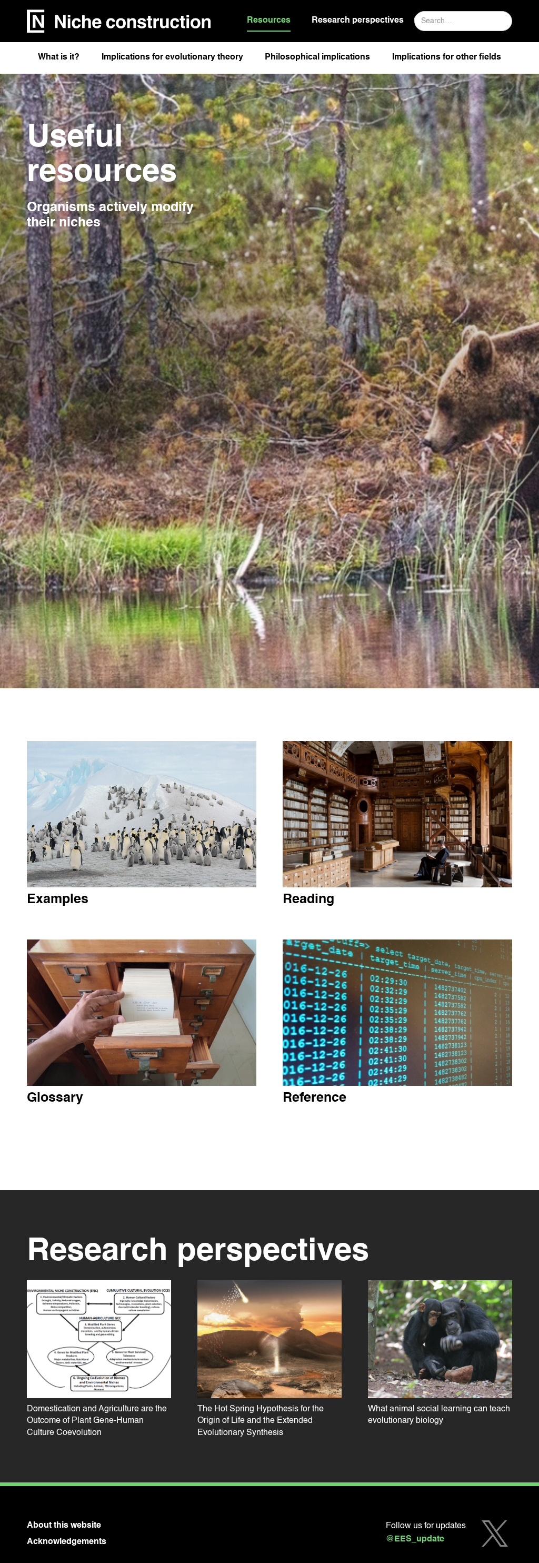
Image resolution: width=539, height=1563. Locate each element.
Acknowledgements (66, 1542)
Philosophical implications (317, 57)
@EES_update (415, 1539)
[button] (58, 60)
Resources (269, 20)
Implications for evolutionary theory (172, 57)
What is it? (58, 57)
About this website (64, 1525)
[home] (119, 21)
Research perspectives (358, 20)
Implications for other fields (446, 57)
